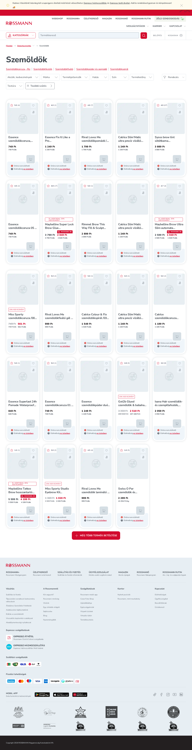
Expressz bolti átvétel (120, 3)
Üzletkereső (159, 607)
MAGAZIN (107, 18)
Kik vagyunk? (48, 594)
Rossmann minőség (51, 599)
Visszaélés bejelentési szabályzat (19, 618)
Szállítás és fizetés (13, 594)
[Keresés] (144, 35)
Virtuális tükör (86, 615)
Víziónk (46, 603)
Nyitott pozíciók (124, 594)
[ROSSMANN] (18, 565)
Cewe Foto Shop (87, 599)
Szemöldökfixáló (64, 69)
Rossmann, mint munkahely (129, 599)
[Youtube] (174, 694)
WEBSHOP (57, 18)
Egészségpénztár (87, 607)
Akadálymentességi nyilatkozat (18, 622)
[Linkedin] (181, 694)
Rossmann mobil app (89, 594)
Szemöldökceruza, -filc (18, 69)
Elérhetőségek (160, 594)
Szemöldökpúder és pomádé (91, 69)
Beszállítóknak (161, 603)
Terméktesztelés (86, 620)
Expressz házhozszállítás (95, 3)
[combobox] (89, 35)
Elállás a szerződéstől (15, 614)
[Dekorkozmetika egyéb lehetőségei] (33, 45)
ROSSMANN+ (73, 18)
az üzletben (28, 169)
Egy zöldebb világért (51, 607)
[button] (137, 26)
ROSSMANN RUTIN (141, 18)
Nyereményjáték (49, 620)
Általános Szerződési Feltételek (19, 606)
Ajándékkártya (86, 603)
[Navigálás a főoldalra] (19, 23)
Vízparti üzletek (86, 611)
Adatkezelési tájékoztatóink (17, 610)
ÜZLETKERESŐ (91, 18)
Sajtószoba (47, 611)
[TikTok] (155, 694)
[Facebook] (161, 694)
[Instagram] (168, 694)
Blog (45, 615)
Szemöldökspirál (119, 69)
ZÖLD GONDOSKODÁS (167, 18)
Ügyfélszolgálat (161, 599)
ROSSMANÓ (122, 18)
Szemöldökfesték (42, 69)
